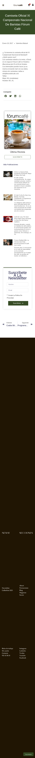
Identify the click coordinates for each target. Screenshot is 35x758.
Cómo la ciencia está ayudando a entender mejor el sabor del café (22, 173)
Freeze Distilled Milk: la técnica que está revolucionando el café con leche (21, 242)
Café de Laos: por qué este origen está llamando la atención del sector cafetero (22, 219)
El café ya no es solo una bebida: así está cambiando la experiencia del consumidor (22, 197)
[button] (5, 96)
